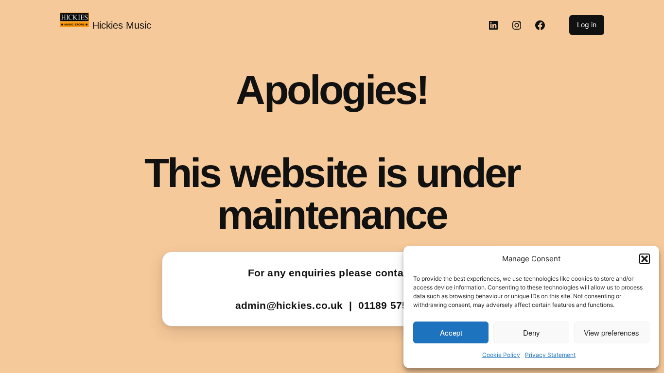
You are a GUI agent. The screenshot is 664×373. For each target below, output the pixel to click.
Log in (586, 24)
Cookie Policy (501, 354)
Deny (531, 332)
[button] (644, 259)
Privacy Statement (550, 354)
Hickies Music (121, 25)
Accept (451, 332)
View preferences (611, 332)
